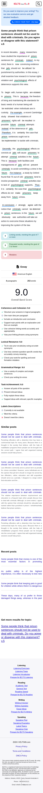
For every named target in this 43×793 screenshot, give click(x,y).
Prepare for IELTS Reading (22, 695)
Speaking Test (21, 720)
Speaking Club (21, 729)
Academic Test (22, 686)
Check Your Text (26, 22)
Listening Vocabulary (21, 674)
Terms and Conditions (21, 751)
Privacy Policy (21, 746)
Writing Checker (21, 703)
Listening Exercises (21, 668)
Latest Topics (21, 726)
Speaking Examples (21, 723)
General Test (21, 689)
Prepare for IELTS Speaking (21, 732)
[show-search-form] (39, 4)
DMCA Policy (21, 756)
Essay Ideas (21, 709)
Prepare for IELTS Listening (21, 677)
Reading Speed (21, 692)
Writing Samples (21, 706)
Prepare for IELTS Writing (21, 712)
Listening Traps (21, 671)
